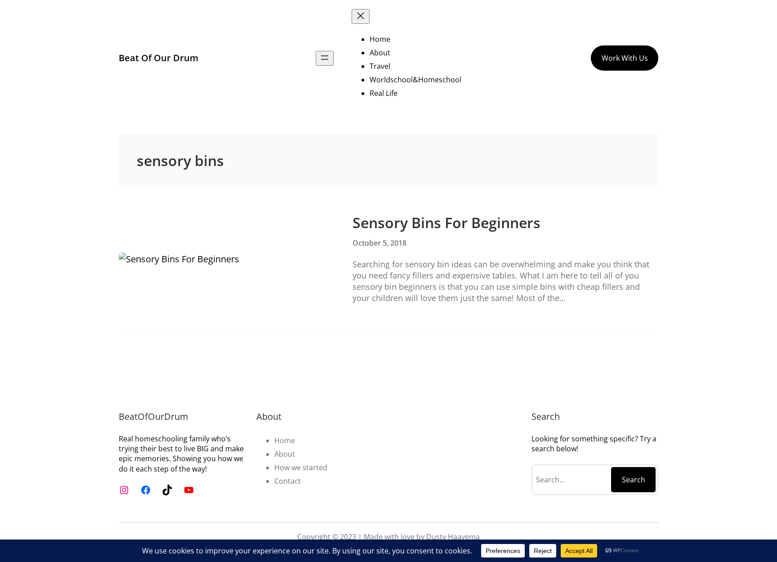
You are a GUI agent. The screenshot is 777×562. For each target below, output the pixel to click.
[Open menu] (325, 58)
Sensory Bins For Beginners (446, 222)
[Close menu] (361, 16)
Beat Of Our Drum (158, 58)
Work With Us (625, 58)
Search (633, 480)
